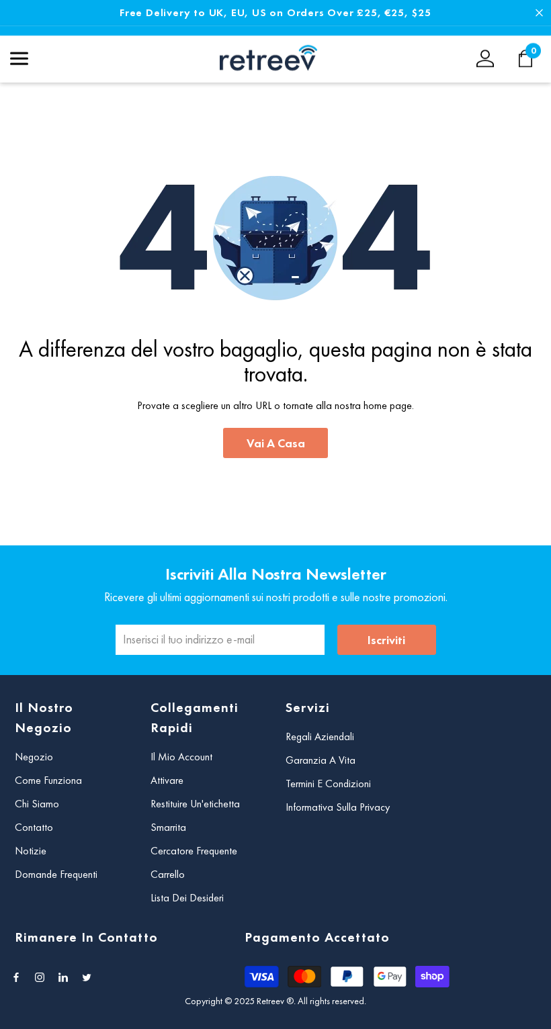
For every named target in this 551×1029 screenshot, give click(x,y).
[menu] (19, 58)
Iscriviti (386, 639)
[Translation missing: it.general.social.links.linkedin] (63, 977)
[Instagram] (40, 977)
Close (539, 13)
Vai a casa (276, 443)
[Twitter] (87, 977)
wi (532, 58)
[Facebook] (16, 977)
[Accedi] (485, 58)
